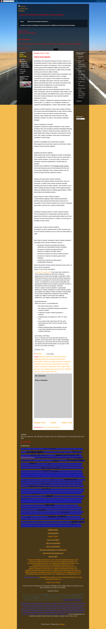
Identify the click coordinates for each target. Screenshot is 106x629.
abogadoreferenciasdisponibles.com (67, 574)
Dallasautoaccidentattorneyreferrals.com (39, 570)
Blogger (62, 624)
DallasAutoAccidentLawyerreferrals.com (67, 570)
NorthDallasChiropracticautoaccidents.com (40, 574)
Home (22, 21)
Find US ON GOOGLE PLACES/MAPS (82, 64)
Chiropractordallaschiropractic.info (40, 561)
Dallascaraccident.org (32, 572)
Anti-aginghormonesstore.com (53, 553)
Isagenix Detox (53, 536)
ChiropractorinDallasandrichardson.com (65, 563)
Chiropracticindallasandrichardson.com (40, 560)
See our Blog (53, 556)
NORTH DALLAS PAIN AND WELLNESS (25, 64)
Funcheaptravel (53, 533)
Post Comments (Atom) (52, 427)
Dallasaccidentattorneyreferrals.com (41, 568)
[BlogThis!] (49, 354)
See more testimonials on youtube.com (53, 550)
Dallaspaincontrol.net (27, 457)
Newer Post (39, 422)
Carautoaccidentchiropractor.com (65, 567)
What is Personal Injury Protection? (38, 21)
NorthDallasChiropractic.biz (42, 565)
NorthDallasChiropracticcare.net (62, 565)
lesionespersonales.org (53, 579)
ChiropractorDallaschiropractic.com (66, 560)
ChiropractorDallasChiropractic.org (39, 563)
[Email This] (47, 354)
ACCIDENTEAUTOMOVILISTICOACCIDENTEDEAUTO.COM (60, 577)
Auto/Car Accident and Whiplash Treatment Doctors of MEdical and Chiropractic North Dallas (47, 25)
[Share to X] (50, 354)
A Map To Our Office (53, 582)
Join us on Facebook (53, 543)
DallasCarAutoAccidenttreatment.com (53, 572)
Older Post (67, 422)
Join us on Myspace (53, 546)
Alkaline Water (53, 530)
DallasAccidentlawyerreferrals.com (65, 568)
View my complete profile (23, 71)
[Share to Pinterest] (53, 354)
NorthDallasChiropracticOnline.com (41, 567)
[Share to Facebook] (51, 354)
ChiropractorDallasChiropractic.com (65, 561)
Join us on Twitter (53, 540)
